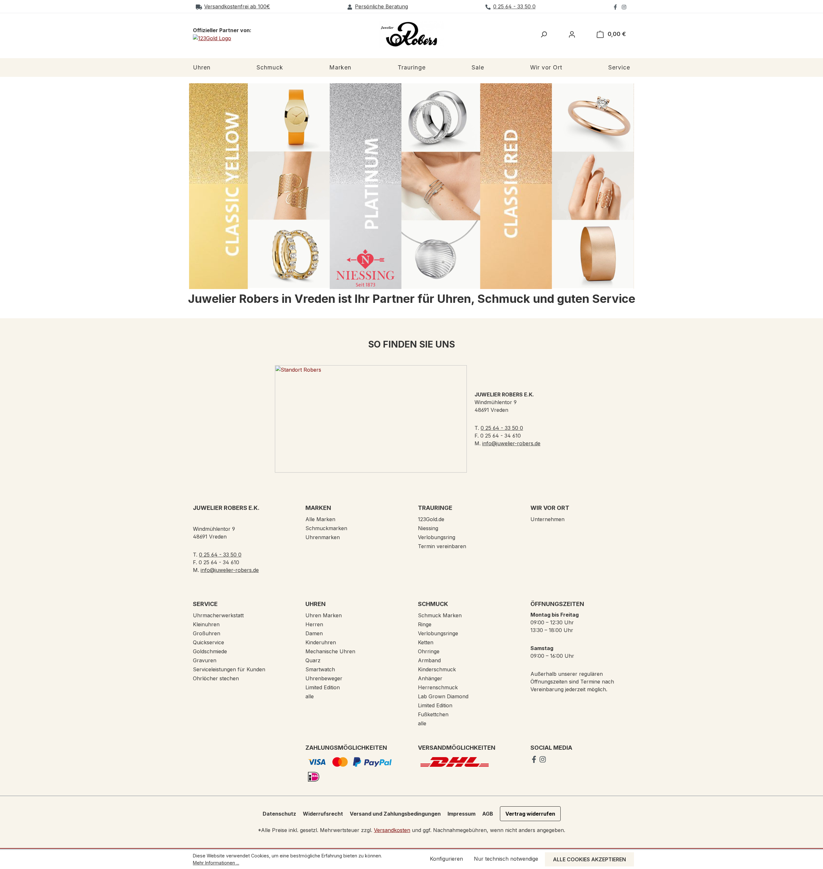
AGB (487, 813)
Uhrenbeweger (323, 678)
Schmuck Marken (440, 615)
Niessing (428, 528)
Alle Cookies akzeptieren (589, 859)
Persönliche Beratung (381, 6)
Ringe (424, 624)
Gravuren (204, 660)
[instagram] (624, 6)
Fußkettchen (433, 714)
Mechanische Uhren (330, 651)
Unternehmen (547, 519)
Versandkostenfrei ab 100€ (237, 6)
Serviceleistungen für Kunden (229, 669)
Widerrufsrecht (323, 813)
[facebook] (616, 6)
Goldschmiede (210, 651)
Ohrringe (428, 651)
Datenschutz (279, 813)
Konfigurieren (446, 858)
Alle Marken (320, 519)
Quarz (313, 660)
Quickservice (208, 642)
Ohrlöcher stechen (216, 678)
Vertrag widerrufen (530, 813)
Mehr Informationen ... (216, 862)
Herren (314, 624)
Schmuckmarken (326, 528)
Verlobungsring (436, 537)
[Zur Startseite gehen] (411, 34)
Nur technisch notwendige (506, 858)
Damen (314, 633)
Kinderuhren (320, 642)
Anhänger (430, 678)
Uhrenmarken (322, 537)
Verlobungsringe (438, 633)
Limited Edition (322, 687)
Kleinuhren (206, 624)
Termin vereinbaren (442, 546)
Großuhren (206, 633)
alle (309, 696)
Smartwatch (320, 669)
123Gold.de (431, 519)
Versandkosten (392, 830)
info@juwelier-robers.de (511, 443)
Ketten (425, 642)
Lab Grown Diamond (443, 696)
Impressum (461, 813)
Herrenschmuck (438, 687)
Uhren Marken (323, 615)
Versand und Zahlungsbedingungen (395, 813)
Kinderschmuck (437, 669)
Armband (429, 660)
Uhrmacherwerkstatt (218, 615)
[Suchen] (543, 34)
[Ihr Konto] (572, 34)
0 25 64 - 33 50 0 (514, 6)
